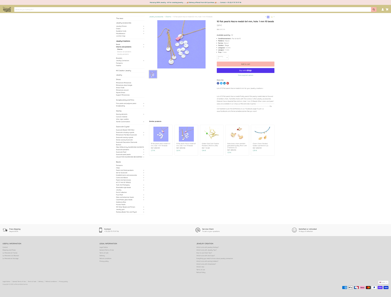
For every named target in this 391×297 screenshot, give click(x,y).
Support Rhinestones (123, 95)
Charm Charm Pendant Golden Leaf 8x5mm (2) (260, 145)
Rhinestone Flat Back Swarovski (126, 135)
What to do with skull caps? (205, 256)
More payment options (245, 75)
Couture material (121, 117)
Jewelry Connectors (122, 60)
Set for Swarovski (121, 173)
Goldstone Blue (121, 202)
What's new (200, 267)
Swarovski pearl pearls (123, 154)
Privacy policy (104, 261)
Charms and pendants (123, 47)
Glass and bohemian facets (125, 197)
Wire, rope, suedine (122, 119)
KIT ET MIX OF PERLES (123, 182)
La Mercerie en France (10, 253)
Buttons (118, 145)
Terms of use (200, 270)
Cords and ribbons (122, 177)
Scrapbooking (120, 106)
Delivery (102, 256)
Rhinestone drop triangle (124, 85)
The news (119, 18)
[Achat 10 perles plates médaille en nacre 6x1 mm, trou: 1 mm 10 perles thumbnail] (153, 74)
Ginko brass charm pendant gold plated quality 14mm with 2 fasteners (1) (237, 146)
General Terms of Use (106, 250)
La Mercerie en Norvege (10, 258)
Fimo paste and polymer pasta (126, 103)
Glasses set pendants (124, 52)
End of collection (121, 192)
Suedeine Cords (121, 31)
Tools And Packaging (123, 185)
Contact (5, 247)
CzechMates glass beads (124, 200)
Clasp (118, 168)
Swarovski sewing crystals (124, 137)
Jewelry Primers (121, 26)
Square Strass (120, 92)
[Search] (374, 9)
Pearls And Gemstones (123, 180)
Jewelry (119, 75)
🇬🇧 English (382, 282)
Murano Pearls (120, 204)
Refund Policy (200, 272)
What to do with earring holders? (207, 261)
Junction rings (120, 36)
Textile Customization (123, 122)
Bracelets (119, 58)
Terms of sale (103, 253)
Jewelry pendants (123, 54)
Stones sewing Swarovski (124, 140)
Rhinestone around (122, 90)
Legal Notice (103, 247)
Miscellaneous (120, 33)
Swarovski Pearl (121, 152)
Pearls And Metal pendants (125, 170)
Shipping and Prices (9, 250)
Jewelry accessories (123, 23)
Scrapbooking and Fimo (125, 100)
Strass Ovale (120, 88)
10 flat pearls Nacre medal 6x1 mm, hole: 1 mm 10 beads (186, 145)
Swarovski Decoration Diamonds (126, 142)
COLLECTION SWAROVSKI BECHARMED (129, 157)
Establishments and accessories (126, 175)
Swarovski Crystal (122, 127)
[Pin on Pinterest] (227, 83)
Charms (119, 49)
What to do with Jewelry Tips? (206, 250)
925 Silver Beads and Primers (125, 207)
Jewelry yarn (120, 209)
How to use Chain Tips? (204, 253)
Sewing (118, 111)
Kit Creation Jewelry (123, 70)
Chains (118, 29)
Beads (118, 44)
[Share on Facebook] (218, 83)
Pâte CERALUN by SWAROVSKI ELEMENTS (130, 147)
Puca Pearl (119, 195)
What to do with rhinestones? (206, 264)
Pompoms (119, 63)
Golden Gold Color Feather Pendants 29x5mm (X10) (210, 145)
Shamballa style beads (123, 187)
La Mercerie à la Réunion (11, 256)
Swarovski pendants (122, 149)
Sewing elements (121, 114)
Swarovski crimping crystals (125, 132)
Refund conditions (105, 258)
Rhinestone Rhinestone (123, 83)
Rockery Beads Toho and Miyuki (126, 212)
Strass (118, 79)
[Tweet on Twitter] (221, 83)
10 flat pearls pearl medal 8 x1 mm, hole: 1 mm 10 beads (160, 145)
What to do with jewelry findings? (207, 247)
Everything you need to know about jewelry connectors (214, 258)
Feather (118, 65)
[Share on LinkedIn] (224, 83)
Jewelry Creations (123, 41)
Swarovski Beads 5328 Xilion (125, 130)
